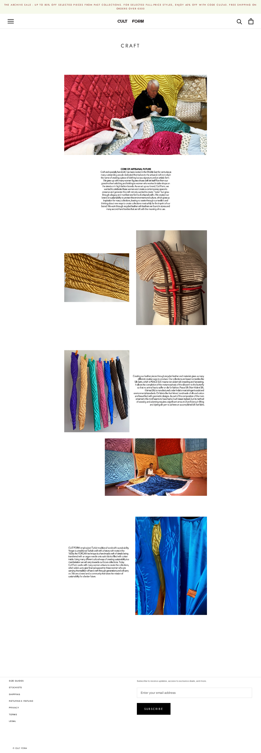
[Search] (239, 21)
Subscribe (153, 709)
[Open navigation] (11, 21)
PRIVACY (14, 708)
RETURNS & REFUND (21, 701)
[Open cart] (251, 21)
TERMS (13, 714)
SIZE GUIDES (16, 681)
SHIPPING (14, 694)
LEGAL (12, 721)
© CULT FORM (20, 748)
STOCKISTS (15, 687)
